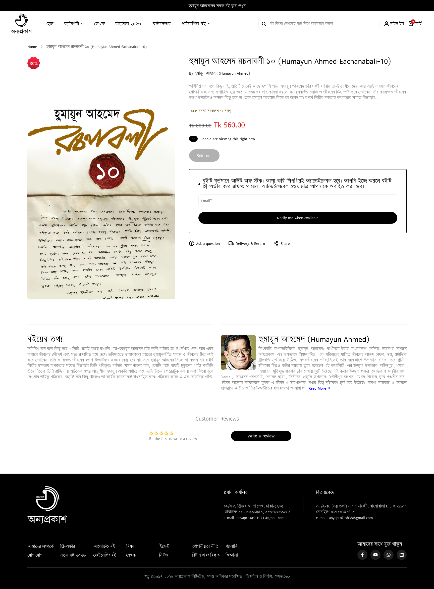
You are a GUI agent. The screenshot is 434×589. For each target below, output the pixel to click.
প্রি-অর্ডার (67, 546)
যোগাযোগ (34, 555)
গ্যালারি (231, 546)
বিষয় (130, 546)
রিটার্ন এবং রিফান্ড (206, 555)
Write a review (261, 436)
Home (32, 46)
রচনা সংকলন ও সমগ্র (214, 111)
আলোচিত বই (104, 546)
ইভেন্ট (164, 546)
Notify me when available (297, 217)
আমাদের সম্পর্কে (40, 546)
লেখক (131, 555)
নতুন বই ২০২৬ (73, 555)
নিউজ (163, 555)
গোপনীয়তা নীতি (205, 546)
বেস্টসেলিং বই (104, 555)
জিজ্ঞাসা (232, 555)
